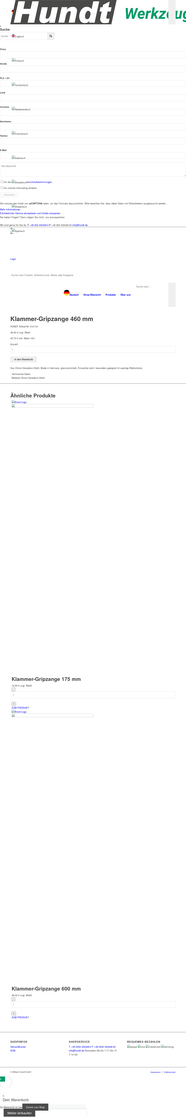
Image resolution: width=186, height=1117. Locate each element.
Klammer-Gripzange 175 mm (46, 679)
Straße (3, 63)
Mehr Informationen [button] (10, 209)
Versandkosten (18, 1046)
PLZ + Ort (5, 78)
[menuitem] (71, 295)
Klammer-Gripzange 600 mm (46, 988)
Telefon (3, 135)
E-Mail (3, 150)
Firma (3, 49)
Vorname (4, 107)
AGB (12, 1050)
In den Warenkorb (23, 359)
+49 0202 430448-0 (80, 1046)
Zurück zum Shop (35, 1107)
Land (2, 92)
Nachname (5, 121)
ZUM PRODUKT (20, 707)
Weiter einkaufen (19, 1112)
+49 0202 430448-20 (104, 1046)
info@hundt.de (76, 1050)
